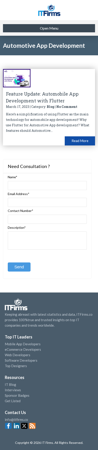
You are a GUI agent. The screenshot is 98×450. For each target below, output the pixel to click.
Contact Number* (20, 210)
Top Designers (16, 366)
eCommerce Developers (23, 349)
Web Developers (17, 355)
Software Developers (21, 360)
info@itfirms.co (16, 419)
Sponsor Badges (17, 395)
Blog (50, 106)
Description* (17, 227)
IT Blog (10, 384)
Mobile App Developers (23, 344)
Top (91, 443)
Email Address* (18, 194)
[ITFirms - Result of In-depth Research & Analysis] (49, 10)
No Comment (66, 106)
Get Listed (13, 401)
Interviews (13, 390)
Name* (12, 177)
